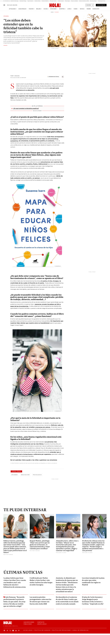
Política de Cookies (42, 630)
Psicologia (37, 474)
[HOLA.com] (55, 5)
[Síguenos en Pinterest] (19, 630)
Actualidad (12, 8)
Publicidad (28, 624)
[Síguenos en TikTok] (13, 630)
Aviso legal (28, 630)
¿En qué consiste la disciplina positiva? (26, 108)
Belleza (38, 8)
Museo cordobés (74, 0)
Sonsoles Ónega (23, 0)
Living (69, 8)
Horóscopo (95, 8)
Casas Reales (22, 8)
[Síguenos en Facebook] (7, 630)
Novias (82, 8)
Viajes (75, 8)
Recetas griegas (93, 0)
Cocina (45, 8)
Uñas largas (67, 0)
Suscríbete (101, 5)
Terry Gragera (15, 75)
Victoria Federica (45, 0)
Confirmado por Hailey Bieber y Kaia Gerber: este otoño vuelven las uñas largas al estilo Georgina (41, 581)
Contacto (40, 622)
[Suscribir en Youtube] (16, 630)
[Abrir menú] (4, 5)
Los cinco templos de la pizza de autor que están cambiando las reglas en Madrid (93, 581)
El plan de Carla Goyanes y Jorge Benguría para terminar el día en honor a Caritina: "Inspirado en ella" (93, 600)
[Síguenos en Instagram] (4, 630)
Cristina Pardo (37, 0)
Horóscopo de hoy (101, 0)
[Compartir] (62, 77)
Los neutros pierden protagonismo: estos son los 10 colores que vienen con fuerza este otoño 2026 (40, 600)
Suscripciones (29, 622)
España (88, 5)
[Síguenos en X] (10, 630)
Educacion (25, 474)
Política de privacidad (61, 630)
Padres (89, 8)
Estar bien (53, 8)
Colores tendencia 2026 (84, 0)
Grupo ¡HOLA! (42, 624)
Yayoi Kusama (30, 0)
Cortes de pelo (61, 0)
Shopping (62, 8)
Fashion (31, 8)
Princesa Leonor (53, 0)
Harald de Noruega (14, 0)
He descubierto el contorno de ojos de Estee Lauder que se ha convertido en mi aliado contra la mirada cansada (67, 600)
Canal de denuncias (80, 630)
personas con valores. (43, 427)
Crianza (14, 474)
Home (52, 12)
